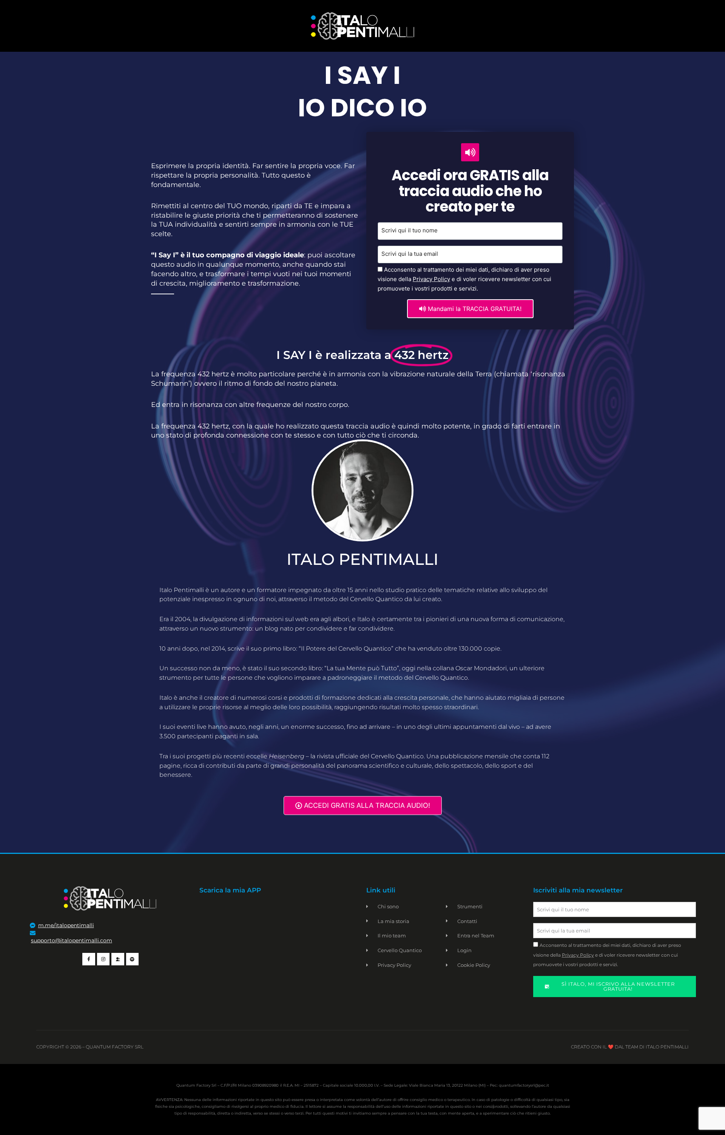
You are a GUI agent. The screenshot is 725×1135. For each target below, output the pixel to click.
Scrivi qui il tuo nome (409, 230)
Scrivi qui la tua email (409, 253)
